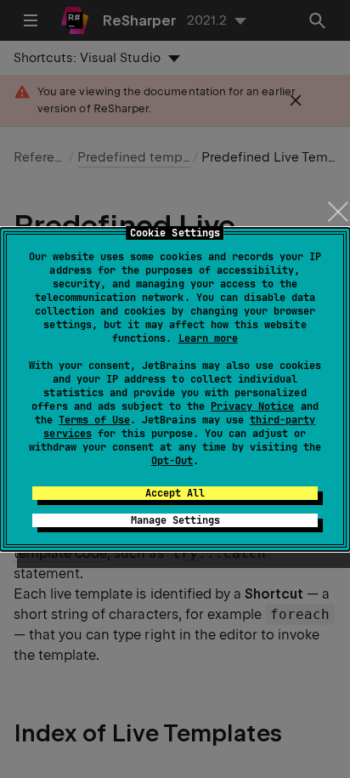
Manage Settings (175, 520)
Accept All (175, 493)
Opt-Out (172, 461)
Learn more (208, 338)
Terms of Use (94, 420)
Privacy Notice (252, 406)
